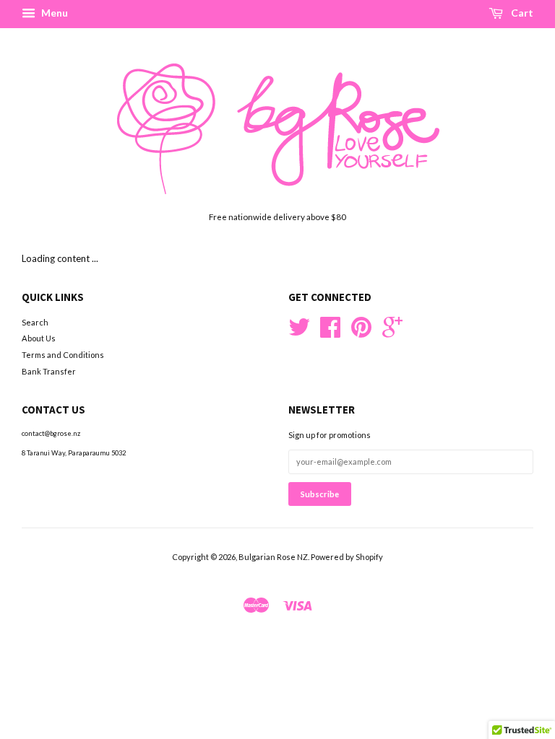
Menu (53, 12)
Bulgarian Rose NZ (273, 556)
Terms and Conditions (63, 354)
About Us (39, 338)
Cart (521, 12)
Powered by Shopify (347, 556)
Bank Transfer (49, 371)
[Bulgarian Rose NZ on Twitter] (299, 332)
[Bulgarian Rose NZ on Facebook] (330, 332)
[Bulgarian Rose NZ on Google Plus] (392, 332)
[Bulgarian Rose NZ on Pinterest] (361, 332)
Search (35, 322)
